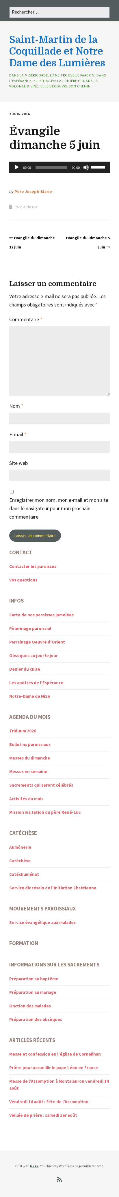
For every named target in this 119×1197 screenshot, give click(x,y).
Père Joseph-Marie (33, 191)
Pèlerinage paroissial (30, 628)
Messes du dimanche (29, 758)
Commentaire (25, 319)
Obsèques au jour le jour (33, 655)
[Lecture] (17, 167)
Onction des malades (30, 1006)
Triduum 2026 (22, 731)
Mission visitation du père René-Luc (45, 812)
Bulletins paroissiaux (30, 744)
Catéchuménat (24, 874)
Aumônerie (20, 847)
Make (34, 1166)
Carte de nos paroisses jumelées (41, 615)
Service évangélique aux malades (42, 922)
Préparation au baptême (33, 978)
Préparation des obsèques (35, 1019)
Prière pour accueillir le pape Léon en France (53, 1067)
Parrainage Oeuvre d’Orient (37, 642)
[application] (59, 167)
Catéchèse (20, 860)
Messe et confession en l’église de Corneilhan (55, 1054)
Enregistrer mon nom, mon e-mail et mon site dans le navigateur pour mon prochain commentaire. (58, 508)
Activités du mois (26, 798)
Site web (18, 463)
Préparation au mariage (32, 992)
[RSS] (59, 1179)
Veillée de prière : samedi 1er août (43, 1115)
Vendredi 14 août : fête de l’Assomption (48, 1101)
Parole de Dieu (27, 207)
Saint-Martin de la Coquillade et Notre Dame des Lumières (57, 51)
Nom (16, 406)
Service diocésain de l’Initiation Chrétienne (52, 888)
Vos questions (23, 580)
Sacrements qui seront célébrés (41, 785)
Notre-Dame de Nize (29, 696)
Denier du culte (24, 669)
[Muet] (86, 167)
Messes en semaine (28, 771)
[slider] (99, 167)
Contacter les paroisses (32, 566)
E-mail (18, 434)
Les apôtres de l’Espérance (36, 682)
